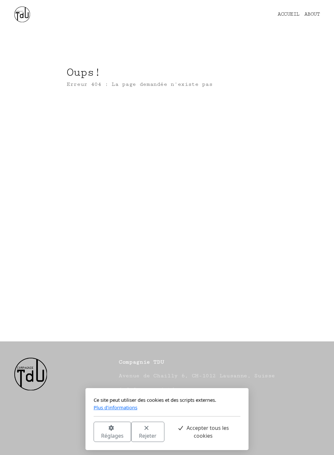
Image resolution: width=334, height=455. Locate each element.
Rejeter (148, 435)
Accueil (89, 110)
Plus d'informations (115, 407)
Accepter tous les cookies (208, 431)
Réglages (112, 435)
